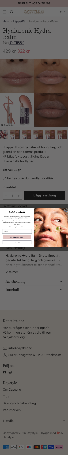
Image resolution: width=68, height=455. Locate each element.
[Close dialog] (66, 210)
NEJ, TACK (17, 242)
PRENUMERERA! (17, 237)
